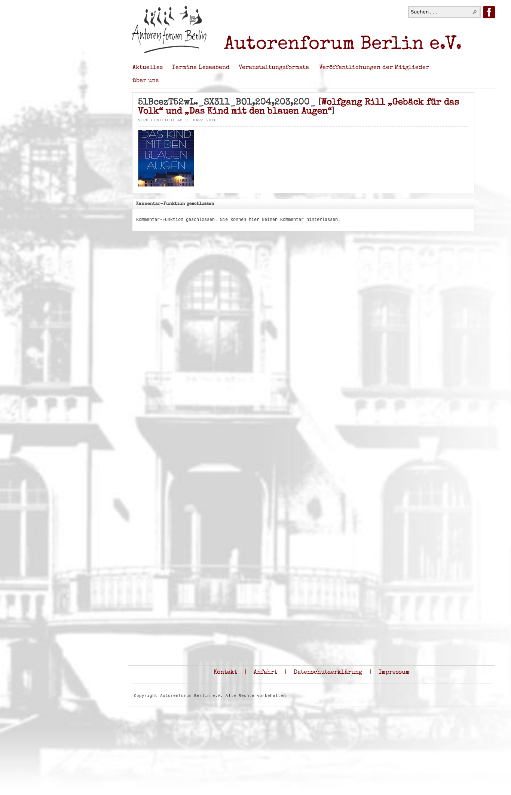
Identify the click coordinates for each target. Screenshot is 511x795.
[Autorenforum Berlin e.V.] (169, 52)
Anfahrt (265, 673)
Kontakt (225, 673)
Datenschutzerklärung (328, 673)
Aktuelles (147, 68)
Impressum (394, 673)
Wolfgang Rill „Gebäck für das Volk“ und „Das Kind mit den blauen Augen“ (298, 107)
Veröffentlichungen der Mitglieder (374, 68)
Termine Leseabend (201, 68)
